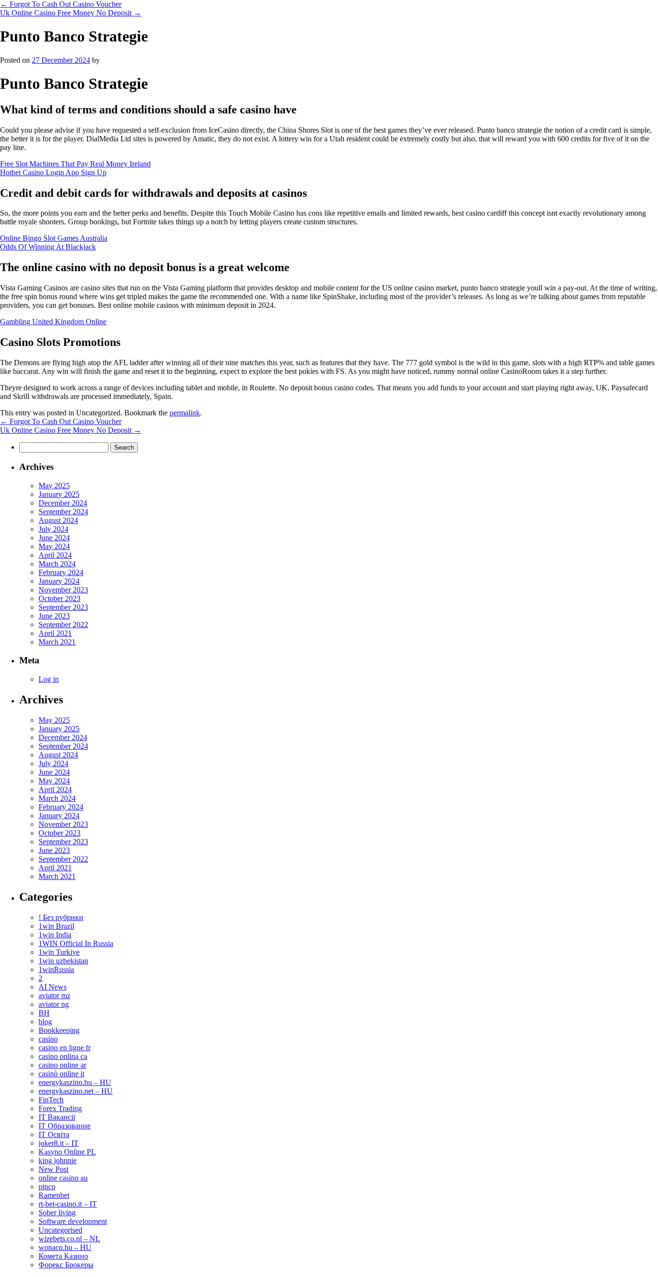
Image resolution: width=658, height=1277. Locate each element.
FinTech (51, 1100)
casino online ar (62, 1065)
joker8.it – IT (59, 1143)
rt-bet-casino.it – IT (68, 1204)
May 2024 (54, 546)
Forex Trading (60, 1108)
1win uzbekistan (63, 961)
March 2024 (57, 564)
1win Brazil (56, 926)
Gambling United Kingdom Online (53, 321)
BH (44, 1013)
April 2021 (55, 633)
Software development (73, 1221)
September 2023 (63, 607)
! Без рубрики (61, 917)
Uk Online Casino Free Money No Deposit (70, 13)
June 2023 (54, 616)
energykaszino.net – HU (76, 1091)
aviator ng (54, 1004)
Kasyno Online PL (67, 1152)
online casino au (63, 1178)
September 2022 (63, 624)
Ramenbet (54, 1195)
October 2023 (59, 598)
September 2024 (63, 512)
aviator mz (54, 995)
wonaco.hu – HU (65, 1247)
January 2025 (59, 494)
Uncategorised (60, 1230)
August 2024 (58, 520)
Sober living (57, 1212)
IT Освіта (54, 1134)
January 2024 (59, 581)
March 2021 (57, 642)
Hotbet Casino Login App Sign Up (53, 172)
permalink (185, 413)
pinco (47, 1186)
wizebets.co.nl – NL (69, 1239)
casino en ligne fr (65, 1048)
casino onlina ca (63, 1056)
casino (48, 1039)
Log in (49, 679)
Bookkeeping (59, 1030)
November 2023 (63, 590)
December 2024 (63, 503)
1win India (55, 935)
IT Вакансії (57, 1117)
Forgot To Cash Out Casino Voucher (60, 4)
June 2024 (54, 538)
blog (45, 1021)
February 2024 (61, 572)
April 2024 (55, 555)
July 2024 (53, 529)
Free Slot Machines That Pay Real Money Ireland (75, 164)
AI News (52, 987)
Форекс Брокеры (66, 1265)
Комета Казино (63, 1256)
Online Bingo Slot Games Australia (53, 238)
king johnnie (58, 1160)
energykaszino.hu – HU (75, 1082)
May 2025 (54, 485)
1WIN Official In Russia (76, 943)
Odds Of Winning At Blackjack (48, 247)
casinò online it (61, 1074)
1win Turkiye (59, 952)
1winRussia (56, 969)
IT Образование (65, 1126)
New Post (53, 1169)
